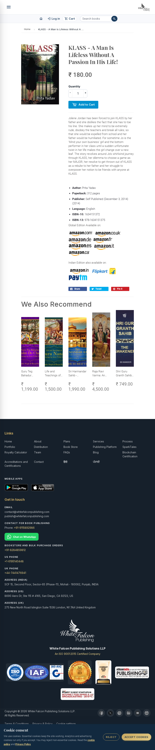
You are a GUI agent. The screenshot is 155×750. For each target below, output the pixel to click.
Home (27, 29)
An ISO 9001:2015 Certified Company (77, 653)
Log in (53, 19)
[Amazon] (146, 713)
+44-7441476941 (15, 572)
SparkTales (129, 446)
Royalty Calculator (16, 452)
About (37, 441)
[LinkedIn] (128, 713)
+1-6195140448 (14, 561)
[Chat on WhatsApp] (77, 537)
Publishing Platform (105, 446)
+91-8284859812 (15, 550)
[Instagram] (119, 713)
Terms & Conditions (17, 723)
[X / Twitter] (110, 713)
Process (127, 441)
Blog (96, 452)
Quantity (74, 86)
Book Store (71, 446)
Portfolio (10, 446)
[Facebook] (101, 713)
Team (37, 452)
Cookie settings (66, 723)
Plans (67, 441)
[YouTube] (137, 713)
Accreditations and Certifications (16, 463)
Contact (39, 461)
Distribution (41, 446)
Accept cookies (136, 736)
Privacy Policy (23, 744)
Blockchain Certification (129, 454)
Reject (111, 736)
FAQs (67, 452)
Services (98, 441)
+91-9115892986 (24, 527)
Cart (69, 19)
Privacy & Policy (43, 723)
